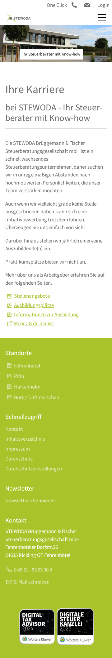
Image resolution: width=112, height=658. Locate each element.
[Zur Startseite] (18, 17)
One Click (57, 5)
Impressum (17, 448)
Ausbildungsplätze (34, 305)
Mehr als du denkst (34, 323)
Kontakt (14, 428)
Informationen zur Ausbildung (46, 314)
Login (103, 5)
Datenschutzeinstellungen (33, 468)
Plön (19, 376)
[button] (87, 5)
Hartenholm (27, 386)
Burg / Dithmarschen (36, 397)
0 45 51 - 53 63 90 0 (33, 569)
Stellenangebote (32, 295)
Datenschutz (19, 458)
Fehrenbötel (27, 365)
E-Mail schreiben (31, 581)
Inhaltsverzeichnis (25, 438)
